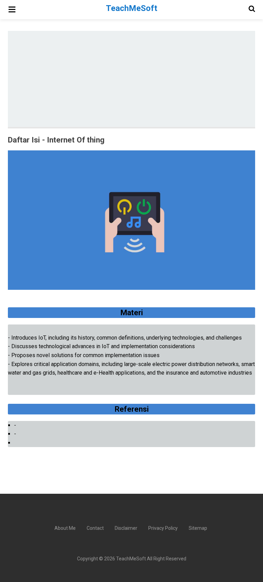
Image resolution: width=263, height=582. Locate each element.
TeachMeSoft (131, 558)
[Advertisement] (135, 79)
